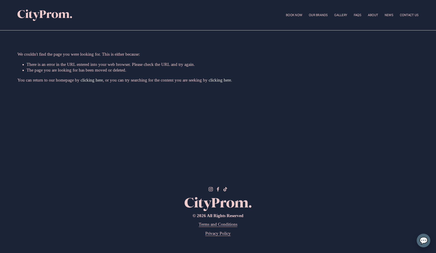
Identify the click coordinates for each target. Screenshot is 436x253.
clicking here (92, 80)
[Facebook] (218, 189)
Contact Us (409, 15)
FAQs (357, 15)
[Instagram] (210, 189)
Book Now (294, 15)
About (373, 15)
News (389, 15)
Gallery (340, 15)
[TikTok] (225, 189)
